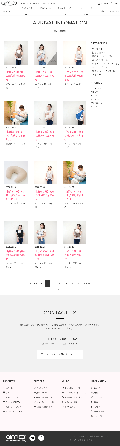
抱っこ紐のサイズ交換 (45, 402)
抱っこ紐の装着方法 (44, 397)
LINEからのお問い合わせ (59, 354)
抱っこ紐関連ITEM (26, 11)
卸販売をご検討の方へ (110, 11)
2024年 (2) (96, 95)
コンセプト (98, 416)
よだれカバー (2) (100, 60)
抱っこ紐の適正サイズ (45, 393)
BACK (34, 283)
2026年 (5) (96, 88)
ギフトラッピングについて (75, 393)
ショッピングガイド (73, 388)
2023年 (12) (97, 99)
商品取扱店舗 (98, 411)
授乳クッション (45, 11)
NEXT (85, 283)
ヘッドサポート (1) (101, 67)
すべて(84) (97, 49)
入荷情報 (96, 393)
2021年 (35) (97, 107)
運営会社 (96, 402)
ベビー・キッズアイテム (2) (105, 63)
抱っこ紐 (7, 11)
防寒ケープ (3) (99, 74)
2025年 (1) (96, 92)
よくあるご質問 (71, 402)
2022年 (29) (97, 103)
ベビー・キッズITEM (86, 11)
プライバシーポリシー (79, 436)
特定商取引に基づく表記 (100, 436)
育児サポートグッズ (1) (103, 71)
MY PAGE (104, 3)
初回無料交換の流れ (44, 407)
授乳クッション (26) (102, 56)
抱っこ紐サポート (43, 388)
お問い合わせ (70, 407)
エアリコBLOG (99, 397)
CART (116, 3)
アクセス (96, 407)
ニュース (96, 388)
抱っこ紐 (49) (99, 52)
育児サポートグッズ (65, 11)
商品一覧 (9, 388)
